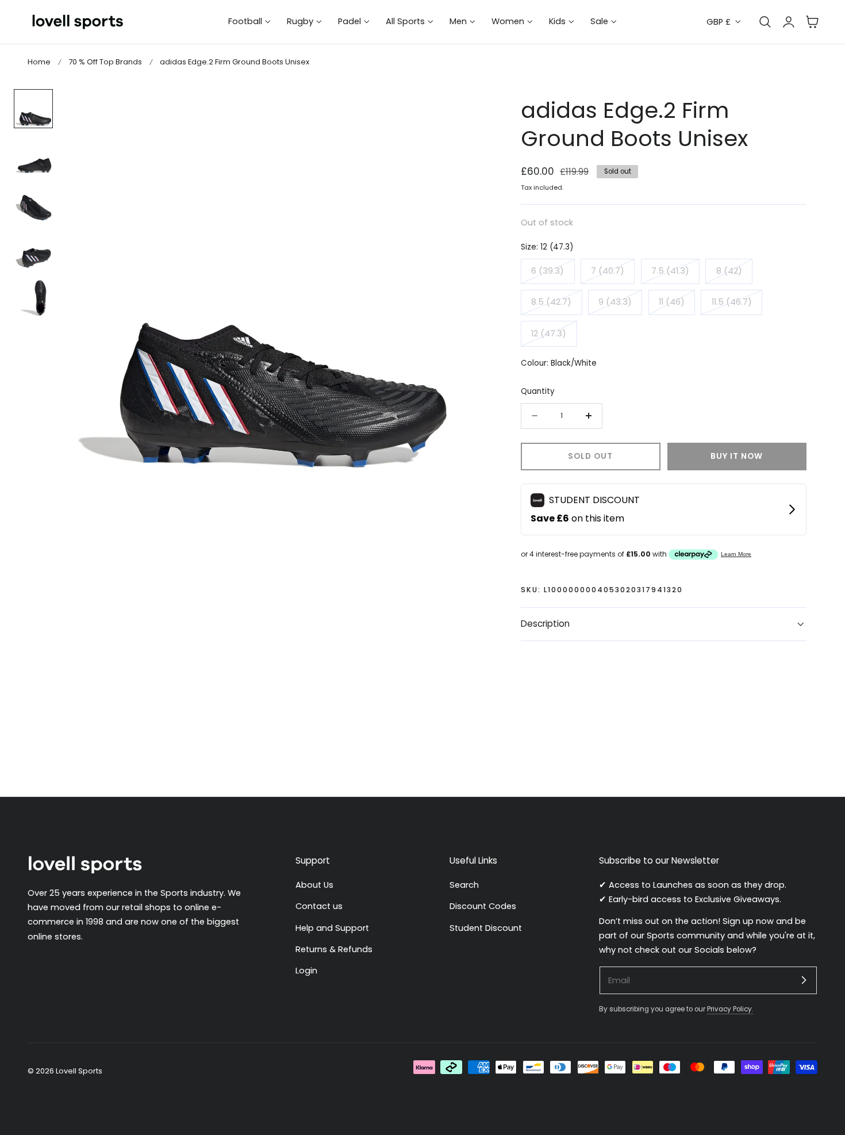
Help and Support (332, 928)
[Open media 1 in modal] (443, 110)
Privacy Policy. (730, 1009)
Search (464, 885)
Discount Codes (483, 906)
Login (306, 970)
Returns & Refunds (333, 949)
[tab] (33, 108)
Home (39, 62)
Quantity (538, 391)
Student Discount (486, 928)
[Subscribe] (803, 980)
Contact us (319, 906)
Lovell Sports (79, 1071)
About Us (314, 885)
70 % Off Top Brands (105, 62)
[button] (812, 21)
